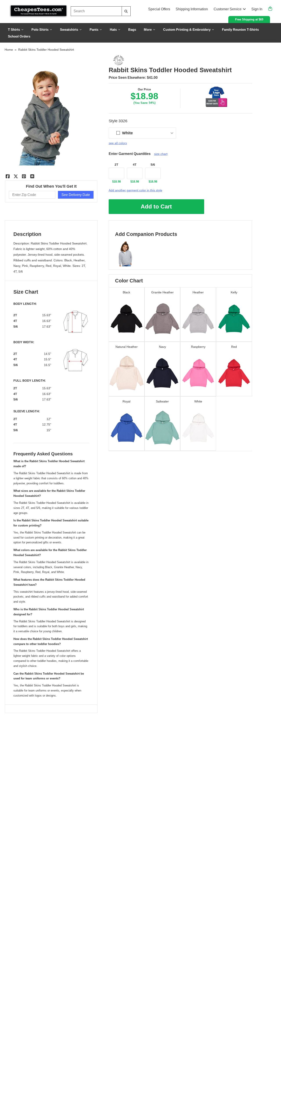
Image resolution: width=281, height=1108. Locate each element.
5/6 (153, 164)
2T (116, 164)
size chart (161, 154)
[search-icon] (126, 11)
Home (9, 49)
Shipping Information (192, 9)
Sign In (256, 9)
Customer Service (227, 9)
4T (135, 164)
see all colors (118, 143)
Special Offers (159, 9)
